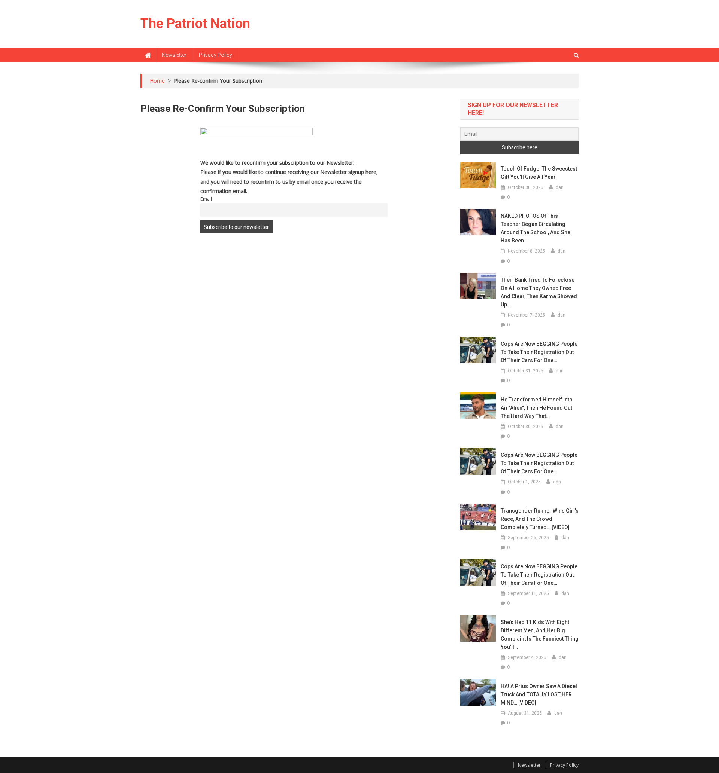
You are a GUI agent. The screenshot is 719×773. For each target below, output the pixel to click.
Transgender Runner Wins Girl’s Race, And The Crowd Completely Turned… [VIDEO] (540, 519)
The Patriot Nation (195, 23)
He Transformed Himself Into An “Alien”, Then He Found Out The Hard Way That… (537, 408)
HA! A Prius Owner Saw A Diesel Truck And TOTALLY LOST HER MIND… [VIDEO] (539, 694)
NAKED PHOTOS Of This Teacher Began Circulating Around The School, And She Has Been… (535, 228)
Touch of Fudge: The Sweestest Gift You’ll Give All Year (539, 173)
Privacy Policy (215, 55)
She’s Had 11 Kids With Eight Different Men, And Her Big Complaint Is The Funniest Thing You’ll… (540, 634)
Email (206, 199)
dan (560, 187)
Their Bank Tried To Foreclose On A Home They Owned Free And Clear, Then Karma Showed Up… (539, 292)
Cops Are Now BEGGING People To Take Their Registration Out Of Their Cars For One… (539, 352)
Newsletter (174, 55)
